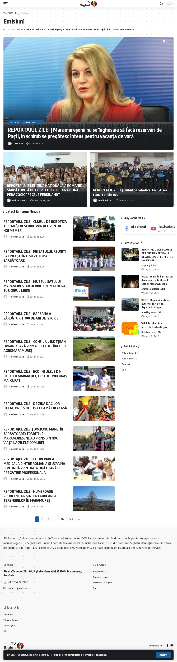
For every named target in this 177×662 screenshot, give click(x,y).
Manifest (87, 29)
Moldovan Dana (19, 200)
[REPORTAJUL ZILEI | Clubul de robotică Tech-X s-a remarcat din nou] (132, 179)
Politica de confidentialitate (65, 654)
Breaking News (148, 312)
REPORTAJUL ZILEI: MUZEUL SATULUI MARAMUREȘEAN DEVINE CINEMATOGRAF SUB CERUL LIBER (35, 286)
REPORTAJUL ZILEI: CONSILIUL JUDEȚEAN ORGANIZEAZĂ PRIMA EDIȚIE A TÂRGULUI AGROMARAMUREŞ (35, 346)
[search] (161, 3)
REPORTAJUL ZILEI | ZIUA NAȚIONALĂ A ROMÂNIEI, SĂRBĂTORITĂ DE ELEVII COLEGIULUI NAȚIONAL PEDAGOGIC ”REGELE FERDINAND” (45, 190)
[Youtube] (162, 229)
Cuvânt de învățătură (34, 29)
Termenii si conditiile (94, 654)
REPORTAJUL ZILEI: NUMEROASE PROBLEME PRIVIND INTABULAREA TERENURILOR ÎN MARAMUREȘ (30, 495)
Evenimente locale (150, 288)
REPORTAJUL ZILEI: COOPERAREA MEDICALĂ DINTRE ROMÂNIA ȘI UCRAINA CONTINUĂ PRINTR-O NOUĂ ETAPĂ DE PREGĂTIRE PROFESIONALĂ (34, 466)
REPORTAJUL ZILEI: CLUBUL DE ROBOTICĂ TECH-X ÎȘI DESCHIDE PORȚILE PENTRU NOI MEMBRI (35, 226)
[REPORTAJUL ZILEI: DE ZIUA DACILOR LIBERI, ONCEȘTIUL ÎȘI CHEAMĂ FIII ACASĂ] (94, 408)
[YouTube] (172, 645)
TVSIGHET (18, 143)
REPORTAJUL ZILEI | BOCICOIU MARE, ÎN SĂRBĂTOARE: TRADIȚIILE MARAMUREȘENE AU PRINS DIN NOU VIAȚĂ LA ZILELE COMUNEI (33, 436)
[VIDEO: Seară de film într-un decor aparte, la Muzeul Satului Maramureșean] (130, 281)
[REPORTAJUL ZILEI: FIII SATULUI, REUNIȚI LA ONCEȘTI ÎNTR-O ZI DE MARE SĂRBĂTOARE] (94, 259)
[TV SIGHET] (88, 3)
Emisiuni (14, 122)
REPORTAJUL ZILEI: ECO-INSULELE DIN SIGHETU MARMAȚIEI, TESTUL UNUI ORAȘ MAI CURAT (35, 375)
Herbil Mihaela (105, 200)
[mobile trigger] (6, 3)
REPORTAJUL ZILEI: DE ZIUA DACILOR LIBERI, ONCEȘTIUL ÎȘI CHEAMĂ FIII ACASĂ (35, 405)
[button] (164, 41)
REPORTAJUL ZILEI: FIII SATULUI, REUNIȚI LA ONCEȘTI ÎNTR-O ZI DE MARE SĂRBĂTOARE (34, 255)
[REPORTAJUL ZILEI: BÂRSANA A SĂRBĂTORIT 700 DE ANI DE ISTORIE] (94, 318)
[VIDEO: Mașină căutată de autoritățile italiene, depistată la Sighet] (130, 304)
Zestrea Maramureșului (123, 29)
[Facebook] (134, 229)
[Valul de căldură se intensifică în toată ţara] (130, 328)
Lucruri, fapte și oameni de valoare (64, 29)
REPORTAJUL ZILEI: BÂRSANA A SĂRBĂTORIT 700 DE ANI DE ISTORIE (30, 315)
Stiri (163, 288)
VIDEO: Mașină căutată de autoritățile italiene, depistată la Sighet (155, 304)
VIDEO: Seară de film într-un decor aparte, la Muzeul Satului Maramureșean (157, 280)
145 (71, 519)
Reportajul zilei (102, 29)
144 (62, 519)
